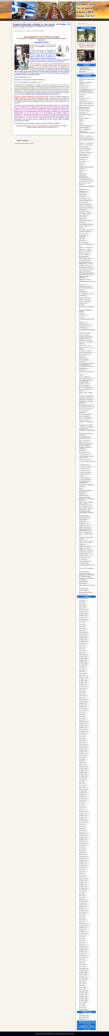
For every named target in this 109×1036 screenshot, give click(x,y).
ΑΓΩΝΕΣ (81, 165)
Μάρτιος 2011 (82, 944)
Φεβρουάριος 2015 (83, 856)
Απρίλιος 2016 (82, 830)
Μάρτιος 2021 (82, 720)
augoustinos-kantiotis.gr (46, 1033)
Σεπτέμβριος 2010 (83, 955)
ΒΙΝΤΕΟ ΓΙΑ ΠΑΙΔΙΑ (84, 254)
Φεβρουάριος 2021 (83, 721)
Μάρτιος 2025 (82, 630)
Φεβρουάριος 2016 (83, 834)
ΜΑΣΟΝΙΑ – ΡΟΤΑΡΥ (84, 384)
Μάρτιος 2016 (82, 832)
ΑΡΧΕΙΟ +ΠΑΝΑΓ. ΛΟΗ (85, 226)
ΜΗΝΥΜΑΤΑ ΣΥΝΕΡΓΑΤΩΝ (86, 398)
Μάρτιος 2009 (82, 989)
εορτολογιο (81, 322)
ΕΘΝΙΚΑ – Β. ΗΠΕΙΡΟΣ (85, 301)
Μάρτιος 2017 (82, 809)
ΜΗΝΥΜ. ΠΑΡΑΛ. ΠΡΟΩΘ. (86, 392)
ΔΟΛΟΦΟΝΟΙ (82, 291)
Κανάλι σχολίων (84, 1017)
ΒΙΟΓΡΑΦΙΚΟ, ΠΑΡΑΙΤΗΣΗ (86, 267)
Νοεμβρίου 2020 (83, 727)
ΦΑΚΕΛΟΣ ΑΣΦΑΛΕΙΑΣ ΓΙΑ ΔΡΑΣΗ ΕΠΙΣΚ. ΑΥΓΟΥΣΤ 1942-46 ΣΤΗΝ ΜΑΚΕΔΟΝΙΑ (87, 575)
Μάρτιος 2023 (82, 675)
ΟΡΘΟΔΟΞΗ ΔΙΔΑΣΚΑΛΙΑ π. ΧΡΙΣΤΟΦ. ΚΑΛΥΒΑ (86, 444)
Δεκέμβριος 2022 (83, 680)
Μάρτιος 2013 (82, 899)
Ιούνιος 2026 (82, 602)
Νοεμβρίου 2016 (83, 817)
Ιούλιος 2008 (82, 1004)
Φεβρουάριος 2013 (83, 901)
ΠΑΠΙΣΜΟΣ (82, 486)
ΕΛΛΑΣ (81, 317)
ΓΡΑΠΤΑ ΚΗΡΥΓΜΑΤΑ (84, 271)
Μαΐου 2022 (82, 693)
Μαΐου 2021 (82, 716)
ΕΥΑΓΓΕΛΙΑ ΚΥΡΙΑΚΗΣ (85, 333)
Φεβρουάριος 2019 (83, 766)
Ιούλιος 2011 (82, 936)
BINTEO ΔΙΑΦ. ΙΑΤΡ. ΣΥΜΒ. (86, 105)
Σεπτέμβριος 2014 (83, 865)
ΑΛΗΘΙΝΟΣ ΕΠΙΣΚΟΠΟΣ (85, 179)
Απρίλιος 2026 (82, 606)
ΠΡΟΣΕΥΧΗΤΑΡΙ (83, 519)
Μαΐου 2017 (82, 806)
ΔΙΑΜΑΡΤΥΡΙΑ (82, 284)
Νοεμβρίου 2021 (83, 705)
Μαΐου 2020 (82, 738)
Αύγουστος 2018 (83, 778)
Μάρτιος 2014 (82, 877)
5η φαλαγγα (82, 94)
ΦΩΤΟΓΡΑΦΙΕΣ (83, 583)
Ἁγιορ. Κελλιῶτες (83, 161)
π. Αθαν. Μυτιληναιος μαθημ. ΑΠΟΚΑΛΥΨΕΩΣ (86, 457)
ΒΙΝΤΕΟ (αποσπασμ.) (84, 252)
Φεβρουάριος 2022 (83, 699)
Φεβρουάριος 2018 (83, 789)
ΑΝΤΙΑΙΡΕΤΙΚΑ (83, 196)
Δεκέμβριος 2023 (83, 658)
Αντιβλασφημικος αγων (84, 198)
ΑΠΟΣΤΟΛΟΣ (82, 222)
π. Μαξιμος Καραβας (84, 474)
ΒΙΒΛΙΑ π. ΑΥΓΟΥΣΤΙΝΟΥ (85, 247)
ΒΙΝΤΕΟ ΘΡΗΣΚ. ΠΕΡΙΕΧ (85, 258)
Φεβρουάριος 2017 (83, 811)
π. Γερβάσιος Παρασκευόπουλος (87, 461)
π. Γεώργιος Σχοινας (84, 464)
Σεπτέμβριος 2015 (83, 843)
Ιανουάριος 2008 (83, 1009)
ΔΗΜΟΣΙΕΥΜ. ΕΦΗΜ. (84, 279)
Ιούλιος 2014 (82, 869)
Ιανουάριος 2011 (83, 948)
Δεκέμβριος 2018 (83, 770)
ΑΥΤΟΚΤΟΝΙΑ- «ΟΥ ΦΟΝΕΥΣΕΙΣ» (84, 236)
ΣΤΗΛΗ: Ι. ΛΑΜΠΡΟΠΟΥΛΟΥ (86, 534)
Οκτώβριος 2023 (83, 662)
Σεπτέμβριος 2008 (83, 1000)
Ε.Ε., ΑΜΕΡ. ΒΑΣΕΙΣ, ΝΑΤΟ (86, 293)
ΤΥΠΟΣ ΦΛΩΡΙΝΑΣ (84, 571)
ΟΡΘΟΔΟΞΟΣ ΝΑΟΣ (84, 452)
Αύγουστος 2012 (83, 912)
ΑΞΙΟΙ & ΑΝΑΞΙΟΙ (83, 202)
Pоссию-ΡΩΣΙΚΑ (83, 147)
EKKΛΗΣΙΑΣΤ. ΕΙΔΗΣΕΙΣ (85, 114)
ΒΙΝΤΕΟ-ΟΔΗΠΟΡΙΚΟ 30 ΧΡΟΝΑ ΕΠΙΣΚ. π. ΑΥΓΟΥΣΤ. (86, 263)
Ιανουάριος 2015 (83, 858)
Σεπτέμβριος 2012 (83, 910)
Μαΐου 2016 (82, 828)
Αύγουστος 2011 (83, 935)
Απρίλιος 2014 (82, 875)
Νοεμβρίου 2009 (83, 974)
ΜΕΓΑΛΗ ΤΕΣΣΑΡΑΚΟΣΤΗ (85, 387)
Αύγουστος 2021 (83, 710)
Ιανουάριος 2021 (83, 723)
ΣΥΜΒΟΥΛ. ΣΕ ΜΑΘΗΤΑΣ (85, 542)
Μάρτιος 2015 (82, 854)
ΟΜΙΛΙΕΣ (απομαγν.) (84, 442)
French (80, 122)
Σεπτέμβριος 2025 (83, 619)
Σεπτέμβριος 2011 (83, 933)
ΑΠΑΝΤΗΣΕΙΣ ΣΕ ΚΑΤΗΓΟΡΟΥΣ (27, 19)
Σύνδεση (81, 1013)
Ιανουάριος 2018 (83, 791)
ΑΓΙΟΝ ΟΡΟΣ (82, 159)
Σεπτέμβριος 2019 (83, 753)
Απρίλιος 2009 (82, 987)
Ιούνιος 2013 (82, 893)
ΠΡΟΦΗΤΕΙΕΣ (82, 521)
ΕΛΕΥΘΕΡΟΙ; (82, 315)
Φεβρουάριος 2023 (83, 677)
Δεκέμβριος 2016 (83, 815)
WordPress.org (82, 1019)
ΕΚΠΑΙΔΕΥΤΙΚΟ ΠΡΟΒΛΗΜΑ (86, 306)
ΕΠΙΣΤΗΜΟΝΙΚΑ (83, 328)
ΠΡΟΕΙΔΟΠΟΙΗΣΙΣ (83, 516)
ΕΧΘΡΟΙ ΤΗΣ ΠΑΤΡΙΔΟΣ (85, 340)
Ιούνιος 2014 (82, 871)
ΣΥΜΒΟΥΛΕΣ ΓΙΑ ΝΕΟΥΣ (85, 546)
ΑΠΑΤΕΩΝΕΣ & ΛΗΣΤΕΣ (85, 213)
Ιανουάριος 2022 (83, 701)
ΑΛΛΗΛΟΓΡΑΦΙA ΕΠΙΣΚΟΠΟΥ (86, 186)
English (81, 116)
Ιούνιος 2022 (82, 692)
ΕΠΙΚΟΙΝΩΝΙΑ (40, 19)
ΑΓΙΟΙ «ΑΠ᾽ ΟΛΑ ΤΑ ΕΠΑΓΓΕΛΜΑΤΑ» (84, 155)
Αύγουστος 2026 (83, 598)
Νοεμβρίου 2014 (83, 862)
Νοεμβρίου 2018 (83, 772)
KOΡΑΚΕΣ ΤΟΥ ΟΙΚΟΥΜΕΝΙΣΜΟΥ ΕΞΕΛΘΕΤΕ (87, 132)
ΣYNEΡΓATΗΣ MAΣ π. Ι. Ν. (86, 525)
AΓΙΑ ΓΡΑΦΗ (82, 100)
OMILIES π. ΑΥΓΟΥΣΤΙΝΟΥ (86, 143)
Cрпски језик (82, 112)
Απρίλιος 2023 (82, 673)
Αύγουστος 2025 (83, 621)
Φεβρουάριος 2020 (83, 744)
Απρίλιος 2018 (82, 785)
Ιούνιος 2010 (82, 961)
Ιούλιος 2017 (82, 802)
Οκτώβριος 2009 (83, 976)
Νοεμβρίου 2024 (83, 637)
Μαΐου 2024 (82, 649)
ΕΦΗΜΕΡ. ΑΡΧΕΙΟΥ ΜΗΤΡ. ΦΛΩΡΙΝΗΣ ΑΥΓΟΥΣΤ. (86, 337)
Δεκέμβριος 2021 (83, 703)
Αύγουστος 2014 (83, 867)
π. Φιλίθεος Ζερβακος (84, 477)
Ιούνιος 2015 (82, 849)
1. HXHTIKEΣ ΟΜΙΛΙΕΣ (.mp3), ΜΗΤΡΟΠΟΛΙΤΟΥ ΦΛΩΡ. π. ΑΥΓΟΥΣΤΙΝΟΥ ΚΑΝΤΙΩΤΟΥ (87, 91)
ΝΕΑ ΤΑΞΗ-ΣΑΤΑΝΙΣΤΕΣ (85, 414)
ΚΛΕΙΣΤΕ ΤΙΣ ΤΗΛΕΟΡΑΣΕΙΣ (86, 371)
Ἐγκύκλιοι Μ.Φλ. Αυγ (84, 297)
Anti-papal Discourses (84, 98)
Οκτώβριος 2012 (83, 908)
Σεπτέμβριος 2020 (83, 731)
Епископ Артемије (83, 594)
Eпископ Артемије (83, 118)
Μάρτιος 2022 (82, 697)
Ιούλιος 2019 (82, 757)
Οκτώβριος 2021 (83, 707)
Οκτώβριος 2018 (83, 774)
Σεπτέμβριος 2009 (83, 978)
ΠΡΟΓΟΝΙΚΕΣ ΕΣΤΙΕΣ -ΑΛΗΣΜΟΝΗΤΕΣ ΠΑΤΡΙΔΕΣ (86, 512)
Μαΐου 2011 (82, 940)
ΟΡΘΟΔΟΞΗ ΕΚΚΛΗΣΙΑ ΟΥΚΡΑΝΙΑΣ (85, 448)
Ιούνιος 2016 (82, 826)
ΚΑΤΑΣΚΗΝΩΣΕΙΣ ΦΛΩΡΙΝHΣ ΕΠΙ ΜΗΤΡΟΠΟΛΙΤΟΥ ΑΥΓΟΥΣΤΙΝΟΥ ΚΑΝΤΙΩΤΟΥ (86, 365)
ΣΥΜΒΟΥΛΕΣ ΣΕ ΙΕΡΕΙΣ (85, 552)
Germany (81, 124)
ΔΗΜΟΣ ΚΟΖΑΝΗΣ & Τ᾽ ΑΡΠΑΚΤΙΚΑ (85, 277)
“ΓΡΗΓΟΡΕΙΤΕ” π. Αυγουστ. (86, 77)
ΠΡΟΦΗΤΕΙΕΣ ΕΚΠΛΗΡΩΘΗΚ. (54, 19)
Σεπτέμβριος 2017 (83, 798)
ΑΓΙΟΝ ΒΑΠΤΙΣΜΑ (83, 157)
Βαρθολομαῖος (82, 240)
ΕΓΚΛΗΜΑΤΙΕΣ (83, 295)
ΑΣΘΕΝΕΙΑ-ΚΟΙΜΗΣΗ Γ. (85, 231)
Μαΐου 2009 (82, 985)
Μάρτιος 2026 (82, 607)
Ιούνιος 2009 (82, 983)
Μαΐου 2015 (82, 850)
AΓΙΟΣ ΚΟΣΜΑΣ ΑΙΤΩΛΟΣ (85, 102)
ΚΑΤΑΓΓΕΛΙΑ (82, 361)
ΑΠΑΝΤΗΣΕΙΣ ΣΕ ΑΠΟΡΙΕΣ (86, 208)
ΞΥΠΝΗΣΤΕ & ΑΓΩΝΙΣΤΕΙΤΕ (86, 421)
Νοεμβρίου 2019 (83, 750)
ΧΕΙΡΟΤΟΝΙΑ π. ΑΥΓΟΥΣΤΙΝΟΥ (87, 585)
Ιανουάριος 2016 (83, 835)
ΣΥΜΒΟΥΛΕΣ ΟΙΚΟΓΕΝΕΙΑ (86, 550)
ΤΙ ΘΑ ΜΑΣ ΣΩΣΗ (83, 563)
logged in (23, 143)
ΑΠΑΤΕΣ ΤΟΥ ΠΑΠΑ (84, 211)
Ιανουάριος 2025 (83, 634)
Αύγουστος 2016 (83, 822)
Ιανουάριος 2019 (83, 768)
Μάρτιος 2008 (82, 1007)
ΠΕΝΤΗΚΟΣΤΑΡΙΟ (83, 495)
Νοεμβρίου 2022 (83, 682)
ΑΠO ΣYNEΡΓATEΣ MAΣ (85, 204)
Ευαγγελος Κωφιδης (84, 335)
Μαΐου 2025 (82, 626)
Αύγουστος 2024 (83, 643)
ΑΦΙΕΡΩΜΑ (82, 238)
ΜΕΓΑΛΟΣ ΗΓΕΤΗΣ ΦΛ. (86, 69)
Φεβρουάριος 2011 (83, 946)
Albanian (81, 96)
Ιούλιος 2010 (82, 959)
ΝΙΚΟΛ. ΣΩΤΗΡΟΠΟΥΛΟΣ (85, 418)
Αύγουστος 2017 (83, 800)
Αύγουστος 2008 (83, 1002)
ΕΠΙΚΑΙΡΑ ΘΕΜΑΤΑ (84, 324)
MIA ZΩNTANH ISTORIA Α (85, 138)
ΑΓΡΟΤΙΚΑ (81, 163)
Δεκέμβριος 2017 (83, 793)
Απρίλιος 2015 (82, 852)
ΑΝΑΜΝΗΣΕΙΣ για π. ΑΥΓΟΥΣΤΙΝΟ (84, 192)
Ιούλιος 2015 (82, 847)
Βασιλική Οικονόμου (84, 242)
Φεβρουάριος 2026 (83, 609)
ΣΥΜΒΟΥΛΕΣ (82, 544)
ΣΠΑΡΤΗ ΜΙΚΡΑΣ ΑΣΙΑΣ (85, 532)
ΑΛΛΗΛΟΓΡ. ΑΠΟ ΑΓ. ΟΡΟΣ (86, 181)
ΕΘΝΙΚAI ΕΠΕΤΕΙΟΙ (84, 299)
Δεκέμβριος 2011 (83, 927)
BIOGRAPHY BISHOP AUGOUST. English (84, 108)
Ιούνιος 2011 (82, 938)
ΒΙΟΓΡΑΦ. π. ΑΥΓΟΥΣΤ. (85, 265)
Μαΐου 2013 (82, 895)
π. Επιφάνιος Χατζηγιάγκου (86, 466)
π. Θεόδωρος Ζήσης (84, 468)
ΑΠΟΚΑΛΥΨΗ (82, 218)
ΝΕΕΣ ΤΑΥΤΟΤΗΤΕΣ (84, 416)
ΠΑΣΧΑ (81, 488)
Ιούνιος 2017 (82, 804)
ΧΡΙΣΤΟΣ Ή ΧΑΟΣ (83, 588)
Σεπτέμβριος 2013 (83, 888)
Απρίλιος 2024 (82, 650)
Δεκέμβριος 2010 (83, 949)
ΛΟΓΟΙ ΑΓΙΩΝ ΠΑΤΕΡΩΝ (85, 378)
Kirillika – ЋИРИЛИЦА (84, 129)
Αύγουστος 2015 (83, 845)
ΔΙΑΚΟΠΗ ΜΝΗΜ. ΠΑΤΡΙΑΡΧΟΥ (87, 281)
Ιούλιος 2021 (82, 712)
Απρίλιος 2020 (82, 740)
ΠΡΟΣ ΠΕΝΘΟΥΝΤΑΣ (84, 517)
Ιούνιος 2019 (82, 759)
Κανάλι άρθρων (84, 1015)
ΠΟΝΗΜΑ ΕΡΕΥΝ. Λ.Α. (85, 504)
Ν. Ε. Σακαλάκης (83, 410)
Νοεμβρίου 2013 (83, 884)
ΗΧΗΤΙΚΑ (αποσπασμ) (84, 345)
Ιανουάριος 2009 (83, 992)
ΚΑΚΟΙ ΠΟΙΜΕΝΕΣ (84, 360)
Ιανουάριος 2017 (83, 813)
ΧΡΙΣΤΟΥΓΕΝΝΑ (83, 590)
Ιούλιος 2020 (82, 735)
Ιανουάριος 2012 (83, 925)
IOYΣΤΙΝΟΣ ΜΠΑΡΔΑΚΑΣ (85, 125)
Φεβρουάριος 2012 (83, 923)
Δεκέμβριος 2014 (83, 860)
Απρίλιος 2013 (82, 897)
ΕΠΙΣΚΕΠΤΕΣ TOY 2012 (85, 326)
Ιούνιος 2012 (82, 916)
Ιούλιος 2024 (82, 645)
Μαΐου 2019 (82, 761)
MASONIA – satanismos (85, 136)
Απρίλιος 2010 (82, 964)
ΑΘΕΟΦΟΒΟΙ (82, 174)
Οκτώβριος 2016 (83, 819)
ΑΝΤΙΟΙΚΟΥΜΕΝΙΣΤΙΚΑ (85, 200)
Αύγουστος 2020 (83, 733)
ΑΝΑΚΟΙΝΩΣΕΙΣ (83, 189)
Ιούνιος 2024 (82, 647)
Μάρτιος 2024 (82, 652)
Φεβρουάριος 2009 (83, 991)
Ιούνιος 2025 (82, 624)
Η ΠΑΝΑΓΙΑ (82, 344)
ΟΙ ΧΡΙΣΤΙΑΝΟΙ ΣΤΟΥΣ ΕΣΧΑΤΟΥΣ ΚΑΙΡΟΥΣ (85, 437)
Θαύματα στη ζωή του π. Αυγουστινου (85, 355)
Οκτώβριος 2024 (83, 639)
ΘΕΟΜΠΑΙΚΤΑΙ (83, 358)
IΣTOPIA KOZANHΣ (84, 127)
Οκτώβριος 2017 (83, 796)
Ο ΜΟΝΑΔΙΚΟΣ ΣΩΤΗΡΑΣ (85, 425)
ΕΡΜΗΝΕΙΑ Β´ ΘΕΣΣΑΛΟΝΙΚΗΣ (87, 329)
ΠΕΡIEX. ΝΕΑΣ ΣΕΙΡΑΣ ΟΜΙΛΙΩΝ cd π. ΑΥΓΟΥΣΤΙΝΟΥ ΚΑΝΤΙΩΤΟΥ (87, 499)
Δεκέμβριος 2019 (83, 748)
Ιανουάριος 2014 (83, 880)
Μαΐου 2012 (82, 918)
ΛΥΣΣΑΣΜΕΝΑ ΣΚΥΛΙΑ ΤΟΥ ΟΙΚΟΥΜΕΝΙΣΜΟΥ (86, 381)
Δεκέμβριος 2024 (83, 636)
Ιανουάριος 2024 (83, 656)
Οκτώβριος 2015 (83, 841)
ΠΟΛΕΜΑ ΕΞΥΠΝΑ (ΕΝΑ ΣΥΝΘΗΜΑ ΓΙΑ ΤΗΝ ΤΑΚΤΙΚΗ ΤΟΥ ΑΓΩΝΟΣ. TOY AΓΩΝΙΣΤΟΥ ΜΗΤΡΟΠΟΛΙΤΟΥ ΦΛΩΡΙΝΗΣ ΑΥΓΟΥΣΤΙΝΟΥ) (42, 25)
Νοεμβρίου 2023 (83, 660)
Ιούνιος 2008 (82, 1005)
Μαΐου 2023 (82, 671)
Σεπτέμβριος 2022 (83, 686)
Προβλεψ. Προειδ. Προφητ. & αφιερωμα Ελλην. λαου (86, 508)
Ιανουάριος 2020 (83, 746)
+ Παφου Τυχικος (83, 87)
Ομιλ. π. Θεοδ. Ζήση (84, 440)
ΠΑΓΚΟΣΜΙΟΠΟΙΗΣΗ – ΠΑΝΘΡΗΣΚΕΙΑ (85, 482)
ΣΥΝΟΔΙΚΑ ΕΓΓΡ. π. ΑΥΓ (85, 555)
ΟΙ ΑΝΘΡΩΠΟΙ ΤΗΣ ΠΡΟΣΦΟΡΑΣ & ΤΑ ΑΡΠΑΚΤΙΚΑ (87, 429)
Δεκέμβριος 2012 (83, 905)
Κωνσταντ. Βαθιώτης (84, 377)
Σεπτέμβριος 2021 (83, 708)
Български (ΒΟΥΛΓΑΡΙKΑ (85, 592)
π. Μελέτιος (82, 476)
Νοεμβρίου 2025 (83, 615)
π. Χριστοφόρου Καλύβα (85, 479)
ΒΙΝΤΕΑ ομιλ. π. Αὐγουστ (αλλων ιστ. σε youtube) (85, 250)
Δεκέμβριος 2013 (83, 882)
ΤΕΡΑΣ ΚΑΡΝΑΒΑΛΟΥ (85, 561)
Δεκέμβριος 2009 (83, 972)
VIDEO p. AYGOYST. (84, 150)
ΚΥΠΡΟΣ (81, 375)
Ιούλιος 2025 (82, 622)
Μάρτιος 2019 (82, 764)
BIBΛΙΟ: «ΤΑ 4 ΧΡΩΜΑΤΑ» (85, 103)
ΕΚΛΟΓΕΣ (81, 305)
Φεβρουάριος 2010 (83, 968)
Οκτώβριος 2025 (83, 617)
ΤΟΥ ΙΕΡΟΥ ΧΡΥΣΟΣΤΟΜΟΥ (86, 568)
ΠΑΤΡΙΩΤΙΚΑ (82, 493)
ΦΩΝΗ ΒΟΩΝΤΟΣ (83, 581)
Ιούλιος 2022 (82, 690)
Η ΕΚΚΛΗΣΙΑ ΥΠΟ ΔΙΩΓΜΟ (86, 342)
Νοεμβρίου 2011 (83, 929)
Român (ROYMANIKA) (84, 148)
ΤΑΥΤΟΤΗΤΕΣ (82, 559)
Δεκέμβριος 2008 (83, 994)
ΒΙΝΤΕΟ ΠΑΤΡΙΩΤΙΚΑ (84, 260)
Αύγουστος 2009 (83, 979)
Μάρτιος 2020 (82, 742)
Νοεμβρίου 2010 (83, 951)
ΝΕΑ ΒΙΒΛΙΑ (82, 412)
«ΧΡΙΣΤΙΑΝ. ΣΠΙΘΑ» (84, 86)
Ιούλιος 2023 (82, 667)
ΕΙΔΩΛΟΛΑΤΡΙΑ (83, 303)
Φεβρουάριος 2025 (83, 632)
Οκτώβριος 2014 (83, 863)
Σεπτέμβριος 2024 (83, 641)
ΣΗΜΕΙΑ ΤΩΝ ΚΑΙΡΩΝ (84, 527)
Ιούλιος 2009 (82, 981)
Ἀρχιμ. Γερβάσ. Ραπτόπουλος (86, 229)
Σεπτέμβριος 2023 (83, 664)
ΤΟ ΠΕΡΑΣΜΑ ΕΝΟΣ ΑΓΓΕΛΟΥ (87, 565)
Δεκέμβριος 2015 (83, 837)
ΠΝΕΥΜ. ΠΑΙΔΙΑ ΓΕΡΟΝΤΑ (86, 502)
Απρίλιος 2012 (82, 920)
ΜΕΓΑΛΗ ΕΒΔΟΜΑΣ (84, 385)
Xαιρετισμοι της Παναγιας (85, 152)
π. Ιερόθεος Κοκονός (84, 470)
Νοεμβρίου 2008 (83, 996)
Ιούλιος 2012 (82, 914)
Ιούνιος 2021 (82, 714)
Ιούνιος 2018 (82, 781)
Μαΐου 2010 (82, 962)
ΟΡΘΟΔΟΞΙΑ (82, 450)
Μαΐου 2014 (82, 873)
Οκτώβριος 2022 (83, 684)
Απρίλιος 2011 (82, 942)
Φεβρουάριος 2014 (83, 878)
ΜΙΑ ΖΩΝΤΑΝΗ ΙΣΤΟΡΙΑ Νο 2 (86, 407)
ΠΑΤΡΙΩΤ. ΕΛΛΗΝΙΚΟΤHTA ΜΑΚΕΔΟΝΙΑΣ (86, 491)
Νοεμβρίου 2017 (83, 794)
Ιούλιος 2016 (82, 824)
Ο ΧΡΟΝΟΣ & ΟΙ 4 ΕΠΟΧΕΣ (86, 427)
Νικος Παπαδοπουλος (84, 420)
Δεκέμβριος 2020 (83, 725)
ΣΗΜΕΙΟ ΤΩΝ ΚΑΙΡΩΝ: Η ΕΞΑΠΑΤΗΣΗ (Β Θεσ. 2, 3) (85, 529)
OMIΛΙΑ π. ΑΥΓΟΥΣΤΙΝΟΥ (85, 145)
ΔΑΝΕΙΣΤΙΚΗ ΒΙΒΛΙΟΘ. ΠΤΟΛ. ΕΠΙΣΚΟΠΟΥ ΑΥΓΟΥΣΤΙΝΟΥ (87, 273)
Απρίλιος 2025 (82, 628)
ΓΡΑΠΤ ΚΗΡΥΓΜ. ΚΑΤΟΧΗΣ (86, 269)
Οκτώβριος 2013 (83, 886)
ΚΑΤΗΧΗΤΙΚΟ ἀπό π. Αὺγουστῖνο (84, 369)
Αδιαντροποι (82, 170)
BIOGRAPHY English (84, 110)
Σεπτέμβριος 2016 (83, 820)
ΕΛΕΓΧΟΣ (81, 313)
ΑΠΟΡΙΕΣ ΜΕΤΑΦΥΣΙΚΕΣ (85, 220)
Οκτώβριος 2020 (83, 729)
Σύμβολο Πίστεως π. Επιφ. (85, 540)
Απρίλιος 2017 (82, 807)
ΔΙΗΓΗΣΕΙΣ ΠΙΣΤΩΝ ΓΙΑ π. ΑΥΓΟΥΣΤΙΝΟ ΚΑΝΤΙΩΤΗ (85, 287)
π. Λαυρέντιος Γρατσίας (85, 472)
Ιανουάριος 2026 (83, 611)
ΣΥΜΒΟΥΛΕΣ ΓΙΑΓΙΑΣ (84, 548)
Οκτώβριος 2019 (83, 751)
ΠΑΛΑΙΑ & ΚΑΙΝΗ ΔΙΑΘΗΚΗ (86, 485)
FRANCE (81, 120)
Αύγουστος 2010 (83, 957)
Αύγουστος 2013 (83, 890)
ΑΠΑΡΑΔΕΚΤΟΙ (83, 209)
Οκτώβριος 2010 (83, 953)
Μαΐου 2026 (82, 604)
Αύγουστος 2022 (83, 688)
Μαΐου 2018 (82, 783)
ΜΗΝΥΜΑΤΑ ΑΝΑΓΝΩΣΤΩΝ (86, 396)
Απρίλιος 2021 (82, 718)
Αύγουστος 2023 (83, 665)
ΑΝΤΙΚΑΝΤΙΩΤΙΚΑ (84, 68)
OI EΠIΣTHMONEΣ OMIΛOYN (86, 139)
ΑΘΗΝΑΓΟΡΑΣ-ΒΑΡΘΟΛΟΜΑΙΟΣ (83, 176)
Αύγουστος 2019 (83, 755)
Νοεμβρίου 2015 (83, 839)
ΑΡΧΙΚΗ (15, 19)
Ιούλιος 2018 (82, 779)
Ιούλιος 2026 (82, 600)
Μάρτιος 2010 (82, 966)
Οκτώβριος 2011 (83, 931)
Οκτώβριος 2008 (83, 998)
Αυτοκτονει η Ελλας (84, 233)
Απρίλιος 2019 (82, 763)
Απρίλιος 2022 (82, 695)
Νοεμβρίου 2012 (83, 906)
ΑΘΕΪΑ (80, 172)
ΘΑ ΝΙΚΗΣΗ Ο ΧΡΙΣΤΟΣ (85, 351)
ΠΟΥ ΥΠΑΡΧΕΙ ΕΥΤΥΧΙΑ (85, 506)
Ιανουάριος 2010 (83, 970)
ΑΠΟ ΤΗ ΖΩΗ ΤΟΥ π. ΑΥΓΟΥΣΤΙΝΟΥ (84, 216)
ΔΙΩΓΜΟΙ (81, 290)
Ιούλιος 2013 (82, 892)
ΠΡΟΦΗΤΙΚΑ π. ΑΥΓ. (84, 523)
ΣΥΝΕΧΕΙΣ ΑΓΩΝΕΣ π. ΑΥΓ (86, 554)
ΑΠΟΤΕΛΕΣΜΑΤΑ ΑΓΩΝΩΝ (86, 224)
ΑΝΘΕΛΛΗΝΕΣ (83, 194)
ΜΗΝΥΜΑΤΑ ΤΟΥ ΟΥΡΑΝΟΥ (86, 399)
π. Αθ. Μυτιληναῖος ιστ (84, 454)
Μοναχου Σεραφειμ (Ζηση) (85, 408)
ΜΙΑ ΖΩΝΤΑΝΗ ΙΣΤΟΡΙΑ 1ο (86, 405)
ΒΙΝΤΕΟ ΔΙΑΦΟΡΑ (83, 256)
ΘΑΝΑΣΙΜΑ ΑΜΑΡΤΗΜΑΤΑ (85, 352)
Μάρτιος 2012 (82, 921)
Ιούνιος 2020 (82, 736)
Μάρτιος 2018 (82, 787)
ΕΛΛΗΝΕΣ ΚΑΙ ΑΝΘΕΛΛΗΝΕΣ (86, 319)
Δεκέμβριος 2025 (83, 613)
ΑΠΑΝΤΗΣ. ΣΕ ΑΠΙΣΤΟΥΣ (85, 206)
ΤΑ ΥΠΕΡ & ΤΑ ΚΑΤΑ (84, 557)
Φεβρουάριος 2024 (83, 654)
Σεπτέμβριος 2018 (83, 776)
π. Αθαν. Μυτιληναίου (84, 459)
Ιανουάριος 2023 (83, 679)
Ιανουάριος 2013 (83, 903)
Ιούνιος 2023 (82, 669)
